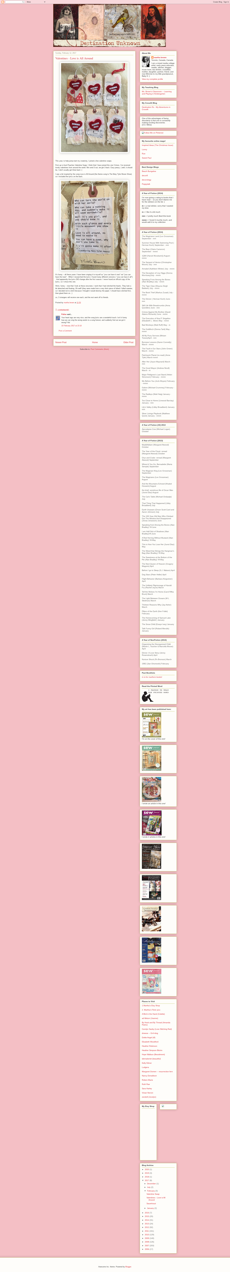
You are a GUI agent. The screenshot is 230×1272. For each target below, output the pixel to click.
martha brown (160, 57)
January (150, 1208)
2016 (147, 1213)
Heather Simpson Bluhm (152, 1050)
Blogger (128, 1267)
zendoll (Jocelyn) (149, 1097)
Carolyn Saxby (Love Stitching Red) (157, 1029)
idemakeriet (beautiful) (151, 1059)
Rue (143, 154)
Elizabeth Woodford (150, 1042)
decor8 (145, 175)
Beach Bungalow (149, 171)
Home (95, 342)
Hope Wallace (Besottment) (153, 1054)
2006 (147, 1249)
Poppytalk (146, 184)
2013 (147, 1224)
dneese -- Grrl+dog (150, 1033)
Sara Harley (147, 1088)
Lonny (144, 149)
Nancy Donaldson (149, 1076)
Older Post (128, 342)
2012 (147, 1227)
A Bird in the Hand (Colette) (153, 1014)
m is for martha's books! (152, 677)
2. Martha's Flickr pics (151, 1010)
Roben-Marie (147, 1080)
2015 (147, 1216)
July (149, 1187)
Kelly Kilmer (147, 1063)
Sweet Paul (146, 158)
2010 (147, 1235)
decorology (146, 180)
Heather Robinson (149, 1046)
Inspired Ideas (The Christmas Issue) (157, 145)
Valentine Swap (153, 1194)
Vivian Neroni (147, 1093)
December (151, 1184)
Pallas (63, 314)
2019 (147, 1173)
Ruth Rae (146, 1084)
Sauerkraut (151, 1203)
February (151, 1191)
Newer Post (60, 342)
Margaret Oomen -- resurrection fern (157, 1071)
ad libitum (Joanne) (150, 1018)
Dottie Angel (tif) (148, 1037)
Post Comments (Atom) (100, 349)
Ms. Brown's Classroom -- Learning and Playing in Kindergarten (157, 92)
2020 (147, 1169)
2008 (147, 1242)
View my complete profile (152, 79)
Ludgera (145, 1067)
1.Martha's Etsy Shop (151, 1005)
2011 (147, 1231)
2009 (147, 1238)
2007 (147, 1245)
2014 (147, 1220)
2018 (147, 1177)
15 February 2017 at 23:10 (71, 326)
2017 (147, 1180)
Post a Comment (65, 331)
